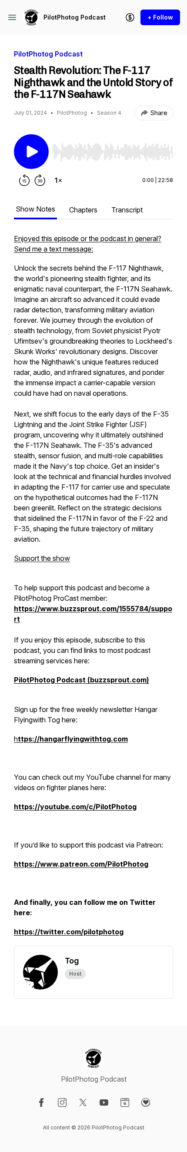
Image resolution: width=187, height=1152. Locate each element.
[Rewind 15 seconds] (24, 180)
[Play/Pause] (31, 151)
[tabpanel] (93, 589)
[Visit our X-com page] (83, 1102)
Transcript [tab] (127, 209)
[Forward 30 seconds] (40, 180)
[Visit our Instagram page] (62, 1102)
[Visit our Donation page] (145, 1102)
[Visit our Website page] (124, 1102)
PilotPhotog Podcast (74, 17)
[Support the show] (130, 17)
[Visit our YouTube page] (104, 1102)
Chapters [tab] (83, 209)
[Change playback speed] (58, 180)
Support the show (42, 558)
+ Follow (160, 17)
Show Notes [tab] (35, 209)
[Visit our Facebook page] (41, 1102)
